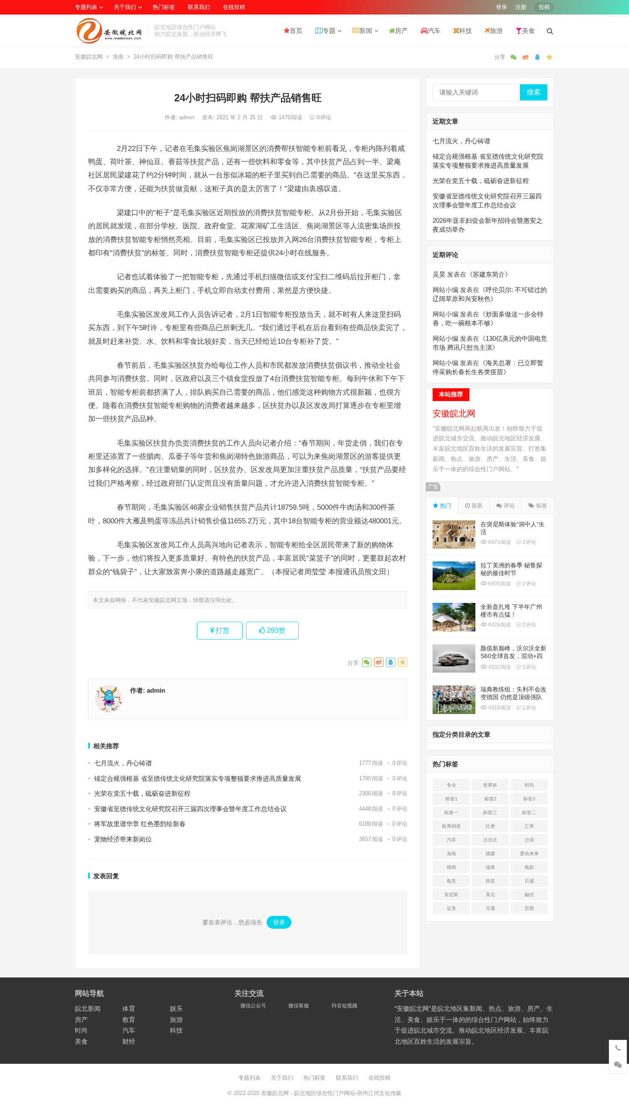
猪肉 (451, 867)
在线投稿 (234, 7)
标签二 (529, 812)
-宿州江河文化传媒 (378, 1093)
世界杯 (490, 785)
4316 (499, 708)
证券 (451, 908)
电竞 (451, 880)
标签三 (490, 812)
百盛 (529, 880)
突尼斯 (451, 894)
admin (187, 117)
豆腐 (490, 908)
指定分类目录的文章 (461, 734)
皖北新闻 (88, 1008)
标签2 (490, 798)
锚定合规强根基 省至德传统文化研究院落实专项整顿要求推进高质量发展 (197, 778)
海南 (451, 853)
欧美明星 (451, 826)
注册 (520, 7)
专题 (329, 30)
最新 (476, 505)
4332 (499, 667)
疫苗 (490, 880)
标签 (540, 505)
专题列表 (86, 7)
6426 (499, 625)
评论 (508, 505)
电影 (529, 867)
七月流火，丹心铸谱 (123, 763)
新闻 (365, 30)
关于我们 (125, 7)
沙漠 (529, 839)
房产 (401, 30)
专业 (451, 785)
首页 (296, 30)
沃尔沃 (490, 839)
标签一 (451, 812)
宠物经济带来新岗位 (123, 839)
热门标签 (164, 7)
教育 (128, 1019)
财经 (128, 1041)
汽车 (434, 30)
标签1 (451, 798)
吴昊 (439, 274)
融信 (529, 894)
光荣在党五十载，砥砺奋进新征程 (142, 793)
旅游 (496, 30)
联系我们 (199, 7)
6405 (499, 584)
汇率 (529, 826)
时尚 (529, 785)
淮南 (118, 56)
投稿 (544, 7)
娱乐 (176, 1008)
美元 (490, 894)
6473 (499, 542)
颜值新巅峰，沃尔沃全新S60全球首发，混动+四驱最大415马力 (513, 656)
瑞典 (490, 867)
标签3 (529, 798)
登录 (501, 7)
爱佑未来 (529, 853)
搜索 (533, 92)
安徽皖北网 (89, 56)
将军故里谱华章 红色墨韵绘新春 (140, 823)
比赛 (490, 826)
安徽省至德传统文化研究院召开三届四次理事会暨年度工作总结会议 (190, 808)
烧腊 (490, 853)
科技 (465, 30)
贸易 (529, 908)
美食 (528, 30)
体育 (128, 1008)
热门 (444, 505)
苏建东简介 (489, 274)
